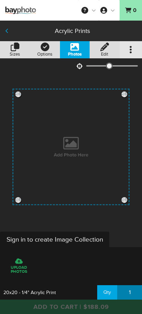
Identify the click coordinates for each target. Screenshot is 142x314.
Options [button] (44, 54)
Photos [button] (75, 54)
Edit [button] (104, 54)
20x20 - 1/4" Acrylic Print (29, 292)
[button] (88, 10)
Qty (107, 292)
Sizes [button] (15, 54)
